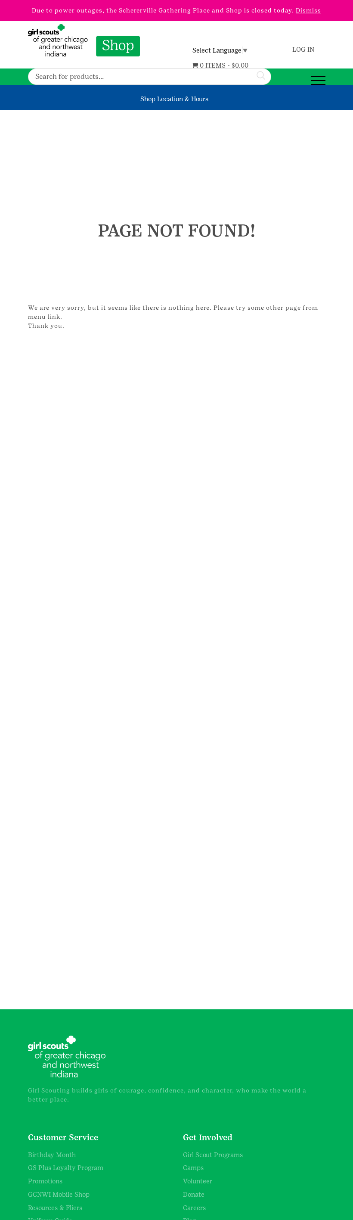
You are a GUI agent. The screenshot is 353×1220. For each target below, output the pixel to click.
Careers (194, 1207)
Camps (193, 1167)
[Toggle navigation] (318, 80)
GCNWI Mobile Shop (59, 1194)
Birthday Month (52, 1154)
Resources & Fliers (55, 1207)
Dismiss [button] (308, 10)
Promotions (45, 1181)
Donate (193, 1194)
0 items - (223, 65)
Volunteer (198, 1181)
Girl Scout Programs (213, 1154)
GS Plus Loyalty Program (65, 1167)
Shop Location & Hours (174, 99)
